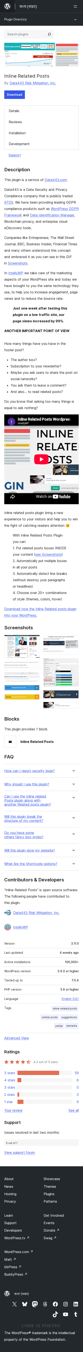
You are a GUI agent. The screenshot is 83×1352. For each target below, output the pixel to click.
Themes (50, 1186)
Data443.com (56, 180)
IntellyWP (15, 273)
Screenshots (17, 263)
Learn (8, 1215)
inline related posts (65, 1008)
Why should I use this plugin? (26, 784)
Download (14, 94)
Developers (13, 1230)
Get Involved (54, 1215)
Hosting (10, 1194)
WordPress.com (18, 1252)
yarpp (59, 1025)
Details (14, 111)
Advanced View (16, 1038)
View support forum (19, 1152)
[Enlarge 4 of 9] (34, 690)
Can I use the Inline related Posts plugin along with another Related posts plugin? (27, 800)
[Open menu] (76, 6)
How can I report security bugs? (29, 771)
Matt (10, 1259)
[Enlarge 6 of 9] (73, 640)
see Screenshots (48, 554)
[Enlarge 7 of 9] (73, 664)
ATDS (8, 202)
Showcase (52, 1179)
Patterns (50, 1201)
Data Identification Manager (52, 215)
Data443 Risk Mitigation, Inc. (33, 83)
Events (49, 1223)
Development (19, 144)
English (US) (70, 999)
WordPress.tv (17, 1238)
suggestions (69, 1017)
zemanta (71, 1025)
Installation (17, 133)
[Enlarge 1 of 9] (34, 640)
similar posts (50, 1017)
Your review (13, 1110)
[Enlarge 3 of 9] (34, 678)
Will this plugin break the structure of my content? (23, 819)
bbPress (12, 1267)
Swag (50, 1238)
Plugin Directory (15, 19)
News (8, 1186)
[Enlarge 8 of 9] (73, 696)
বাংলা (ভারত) (21, 1294)
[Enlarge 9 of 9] (73, 707)
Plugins (49, 1194)
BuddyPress (15, 1274)
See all (74, 1110)
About (9, 1179)
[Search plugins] (49, 34)
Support (15, 155)
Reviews (15, 122)
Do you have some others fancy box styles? (23, 835)
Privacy (10, 1201)
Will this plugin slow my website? (29, 850)
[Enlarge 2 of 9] (34, 667)
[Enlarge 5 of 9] (34, 700)
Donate (52, 1230)
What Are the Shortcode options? (30, 864)
